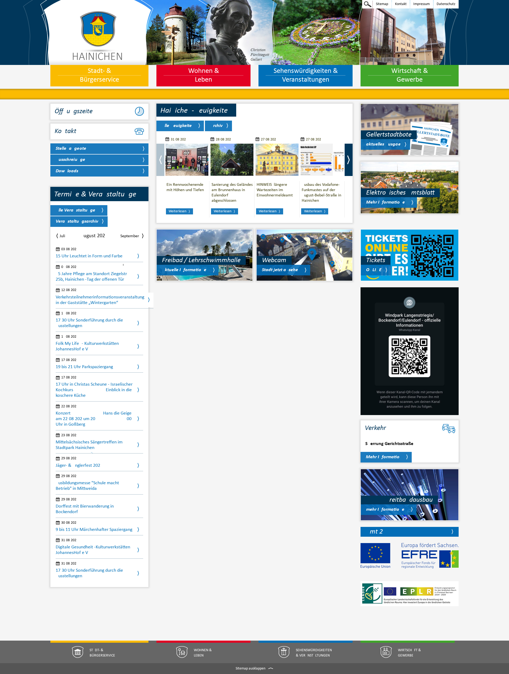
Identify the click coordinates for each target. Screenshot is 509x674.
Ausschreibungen (72, 159)
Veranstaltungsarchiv (77, 221)
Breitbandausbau (399, 500)
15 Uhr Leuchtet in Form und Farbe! (90, 256)
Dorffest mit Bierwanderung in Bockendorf (85, 509)
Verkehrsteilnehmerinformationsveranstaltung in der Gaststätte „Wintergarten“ (100, 300)
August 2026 (92, 236)
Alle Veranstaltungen (77, 210)
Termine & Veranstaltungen (97, 194)
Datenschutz (444, 3)
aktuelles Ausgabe (383, 144)
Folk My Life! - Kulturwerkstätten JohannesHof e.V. (87, 346)
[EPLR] (410, 597)
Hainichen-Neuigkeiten (196, 110)
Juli (62, 236)
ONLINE (373, 269)
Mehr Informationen (386, 202)
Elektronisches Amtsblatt (400, 192)
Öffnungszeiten (75, 111)
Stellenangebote (71, 148)
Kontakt (399, 3)
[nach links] (160, 160)
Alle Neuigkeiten (178, 125)
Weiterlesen (177, 211)
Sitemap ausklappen (251, 669)
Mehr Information (384, 457)
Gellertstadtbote (388, 134)
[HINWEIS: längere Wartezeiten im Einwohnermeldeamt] (277, 160)
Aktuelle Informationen (185, 269)
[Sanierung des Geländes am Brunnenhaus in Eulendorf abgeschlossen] (231, 160)
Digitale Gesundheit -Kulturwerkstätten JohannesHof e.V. (93, 550)
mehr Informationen (386, 509)
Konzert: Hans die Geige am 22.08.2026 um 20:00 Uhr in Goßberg (93, 419)
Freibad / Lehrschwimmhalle (201, 260)
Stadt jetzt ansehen (281, 269)
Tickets (375, 260)
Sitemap (380, 3)
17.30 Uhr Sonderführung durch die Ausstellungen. (89, 323)
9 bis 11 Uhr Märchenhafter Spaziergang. (95, 529)
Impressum (420, 3)
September (129, 236)
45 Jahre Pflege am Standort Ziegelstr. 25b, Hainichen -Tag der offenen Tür (92, 277)
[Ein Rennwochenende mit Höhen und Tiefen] (186, 160)
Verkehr (375, 428)
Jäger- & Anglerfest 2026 (78, 465)
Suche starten (367, 4)
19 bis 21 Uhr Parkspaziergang (84, 367)
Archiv (216, 125)
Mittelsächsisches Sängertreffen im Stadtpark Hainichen (89, 445)
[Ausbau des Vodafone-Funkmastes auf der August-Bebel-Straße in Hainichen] (322, 160)
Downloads (67, 171)
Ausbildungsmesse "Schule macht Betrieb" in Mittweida (87, 486)
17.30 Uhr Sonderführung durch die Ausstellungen (89, 573)
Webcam (274, 260)
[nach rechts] (349, 160)
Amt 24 (376, 531)
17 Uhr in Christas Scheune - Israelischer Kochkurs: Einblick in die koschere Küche (94, 390)
